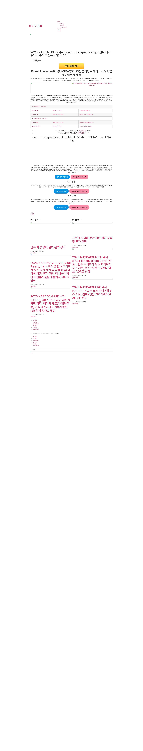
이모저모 (62, 25)
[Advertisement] (44, 10)
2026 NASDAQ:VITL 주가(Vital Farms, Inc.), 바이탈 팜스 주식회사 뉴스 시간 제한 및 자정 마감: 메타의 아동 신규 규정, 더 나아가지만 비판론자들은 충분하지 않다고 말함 (51, 272)
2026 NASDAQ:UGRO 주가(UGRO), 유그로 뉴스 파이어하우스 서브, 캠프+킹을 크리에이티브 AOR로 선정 (92, 292)
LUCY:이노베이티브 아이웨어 (86, 126)
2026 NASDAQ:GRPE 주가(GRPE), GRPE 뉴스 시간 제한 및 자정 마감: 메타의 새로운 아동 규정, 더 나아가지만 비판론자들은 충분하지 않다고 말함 (51, 304)
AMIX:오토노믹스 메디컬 (58, 114)
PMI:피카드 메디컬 (35, 126)
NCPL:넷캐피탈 (35, 110)
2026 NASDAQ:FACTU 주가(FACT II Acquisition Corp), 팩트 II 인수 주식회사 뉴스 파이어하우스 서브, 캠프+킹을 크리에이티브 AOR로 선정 (92, 264)
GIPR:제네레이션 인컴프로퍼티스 (86, 122)
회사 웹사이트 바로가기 (79, 177)
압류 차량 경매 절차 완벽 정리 (48, 247)
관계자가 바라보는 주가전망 (79, 191)
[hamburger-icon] (58, 22)
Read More (33, 253)
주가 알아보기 (71, 66)
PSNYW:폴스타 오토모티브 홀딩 (86, 114)
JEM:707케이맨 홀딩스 (85, 110)
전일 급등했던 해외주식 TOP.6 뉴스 (39, 118)
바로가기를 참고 (83, 130)
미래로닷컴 (35, 26)
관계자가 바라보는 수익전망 (79, 207)
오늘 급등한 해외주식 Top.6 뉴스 (39, 106)
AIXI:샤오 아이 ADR (57, 110)
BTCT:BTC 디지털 (57, 126)
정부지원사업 (63, 27)
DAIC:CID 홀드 (35, 114)
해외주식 (62, 23)
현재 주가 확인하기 (62, 177)
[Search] (31, 352)
